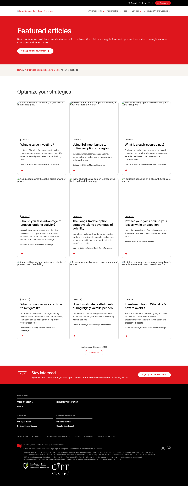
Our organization (24, 422)
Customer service (63, 422)
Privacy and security (106, 436)
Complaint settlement (65, 426)
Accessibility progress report (58, 436)
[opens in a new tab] (36, 465)
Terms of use (22, 436)
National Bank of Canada (27, 426)
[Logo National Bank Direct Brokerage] (35, 11)
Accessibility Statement (84, 436)
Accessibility (37, 436)
